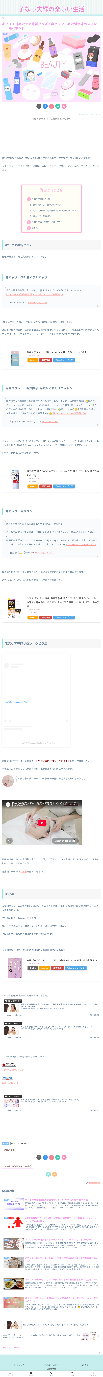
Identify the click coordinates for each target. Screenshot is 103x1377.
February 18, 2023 (37, 302)
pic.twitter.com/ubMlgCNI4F (81, 544)
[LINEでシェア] (57, 106)
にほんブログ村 (10, 1083)
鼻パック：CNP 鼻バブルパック (47, 205)
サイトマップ (18, 1365)
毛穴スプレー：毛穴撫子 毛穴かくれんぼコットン (55, 211)
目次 (47, 190)
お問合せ (84, 1365)
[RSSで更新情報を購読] (54, 1174)
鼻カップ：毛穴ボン (42, 216)
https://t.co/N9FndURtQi (19, 294)
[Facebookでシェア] (45, 106)
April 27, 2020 (50, 421)
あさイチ (16, 1143)
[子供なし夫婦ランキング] (9, 1066)
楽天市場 (46, 360)
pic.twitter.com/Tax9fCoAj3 (48, 294)
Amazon (33, 360)
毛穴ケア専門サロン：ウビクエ (46, 222)
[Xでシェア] (38, 106)
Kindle (33, 968)
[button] (64, 106)
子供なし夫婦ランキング (13, 1070)
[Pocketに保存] (51, 106)
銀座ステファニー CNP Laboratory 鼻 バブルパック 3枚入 (57, 352)
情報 (6, 1143)
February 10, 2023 (44, 552)
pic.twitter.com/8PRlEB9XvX (71, 413)
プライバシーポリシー (51, 1365)
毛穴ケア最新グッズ (41, 199)
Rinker (38, 355)
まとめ (35, 228)
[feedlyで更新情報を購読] (48, 1174)
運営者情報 (51, 1369)
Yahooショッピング (64, 360)
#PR (53, 413)
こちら (23, 871)
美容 (25, 1143)
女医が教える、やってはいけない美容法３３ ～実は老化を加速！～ (62, 960)
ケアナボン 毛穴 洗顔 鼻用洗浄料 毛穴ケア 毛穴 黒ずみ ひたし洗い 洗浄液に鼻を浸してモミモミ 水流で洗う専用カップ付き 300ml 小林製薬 (63, 602)
